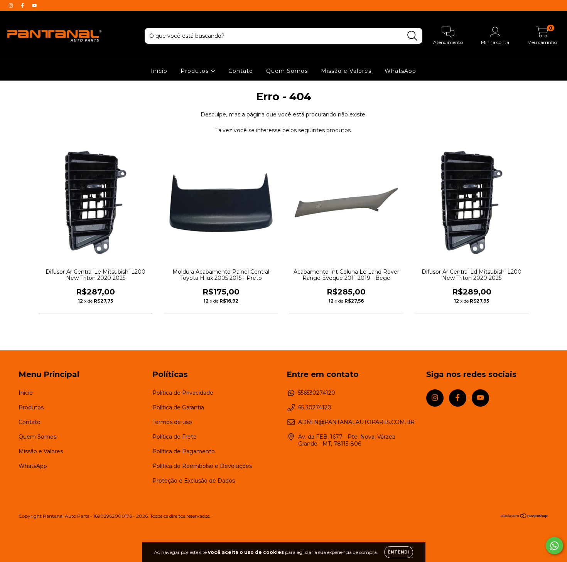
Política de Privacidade (182, 392)
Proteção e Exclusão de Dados (193, 480)
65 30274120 (314, 407)
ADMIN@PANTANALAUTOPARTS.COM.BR (356, 422)
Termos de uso (172, 422)
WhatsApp (400, 70)
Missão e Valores (346, 70)
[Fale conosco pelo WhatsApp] (554, 545)
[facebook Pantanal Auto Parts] (23, 5)
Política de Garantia (178, 407)
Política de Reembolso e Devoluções (202, 466)
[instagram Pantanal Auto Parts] (11, 5)
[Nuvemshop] (524, 516)
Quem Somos (287, 70)
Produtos (196, 70)
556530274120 (316, 392)
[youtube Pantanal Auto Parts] (34, 5)
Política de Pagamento (183, 451)
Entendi (399, 552)
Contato (240, 70)
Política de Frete (174, 436)
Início (159, 70)
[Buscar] (412, 36)
